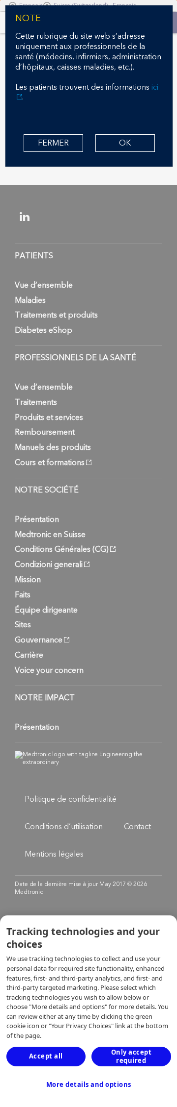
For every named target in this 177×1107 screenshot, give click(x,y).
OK (125, 143)
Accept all (46, 1056)
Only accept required (131, 1056)
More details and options (88, 1084)
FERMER (53, 143)
